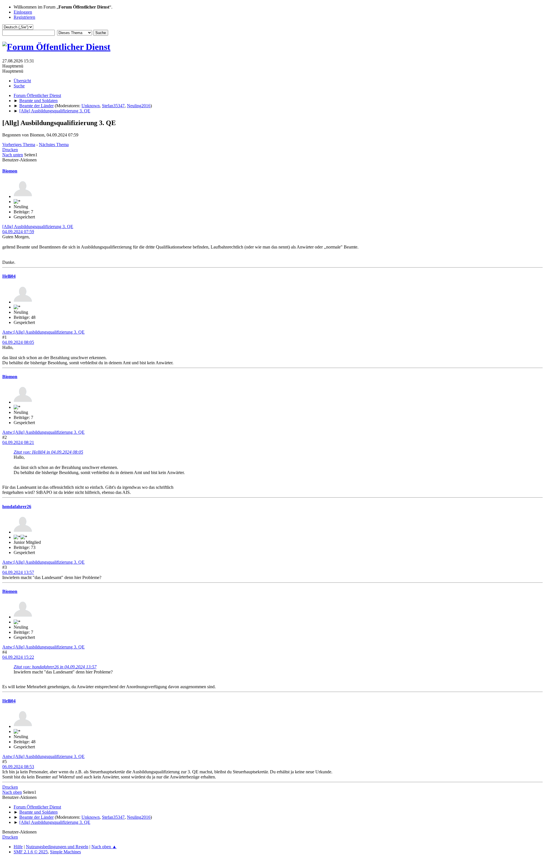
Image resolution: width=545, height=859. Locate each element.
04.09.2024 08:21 (18, 442)
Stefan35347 (113, 105)
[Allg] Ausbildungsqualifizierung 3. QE (37, 226)
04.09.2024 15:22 (18, 657)
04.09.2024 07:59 (18, 231)
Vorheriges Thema (18, 144)
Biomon (9, 171)
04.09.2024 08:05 (18, 342)
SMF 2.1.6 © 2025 (31, 851)
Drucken (10, 149)
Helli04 (9, 276)
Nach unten (12, 154)
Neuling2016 (138, 105)
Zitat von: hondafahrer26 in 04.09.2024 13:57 (55, 666)
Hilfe (18, 846)
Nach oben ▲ (104, 846)
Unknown (90, 105)
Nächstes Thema (54, 144)
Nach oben (12, 792)
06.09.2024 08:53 (18, 766)
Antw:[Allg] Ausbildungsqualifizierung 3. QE (43, 332)
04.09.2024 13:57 (18, 572)
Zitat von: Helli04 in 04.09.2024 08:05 (48, 452)
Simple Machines (65, 851)
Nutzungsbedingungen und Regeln (57, 846)
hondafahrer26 (16, 506)
